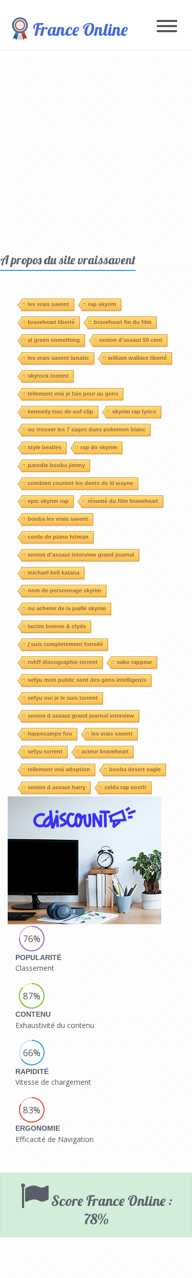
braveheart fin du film (123, 322)
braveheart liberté (51, 322)
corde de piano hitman (58, 537)
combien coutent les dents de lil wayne (80, 483)
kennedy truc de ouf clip (60, 411)
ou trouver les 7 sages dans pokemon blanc (86, 429)
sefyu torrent (45, 751)
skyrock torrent (48, 376)
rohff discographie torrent (63, 662)
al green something (54, 340)
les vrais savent (48, 304)
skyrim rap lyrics (134, 411)
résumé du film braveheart (123, 501)
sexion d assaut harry (57, 787)
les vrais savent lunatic (58, 358)
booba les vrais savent (58, 519)
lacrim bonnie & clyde (57, 626)
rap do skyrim (98, 447)
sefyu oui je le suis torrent (63, 698)
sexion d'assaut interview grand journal (81, 555)
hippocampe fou (50, 734)
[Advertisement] (96, 151)
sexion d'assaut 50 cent (130, 340)
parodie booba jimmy (56, 465)
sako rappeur (134, 662)
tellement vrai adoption (59, 769)
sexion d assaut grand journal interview (81, 716)
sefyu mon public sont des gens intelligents (87, 680)
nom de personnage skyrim (64, 590)
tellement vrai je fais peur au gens (73, 394)
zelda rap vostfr (125, 787)
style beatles (44, 447)
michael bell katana (53, 572)
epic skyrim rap (48, 501)
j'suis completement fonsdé (65, 644)
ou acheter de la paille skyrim (67, 608)
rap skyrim (102, 304)
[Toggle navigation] (167, 26)
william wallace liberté (137, 358)
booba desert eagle (135, 769)
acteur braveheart (105, 751)
